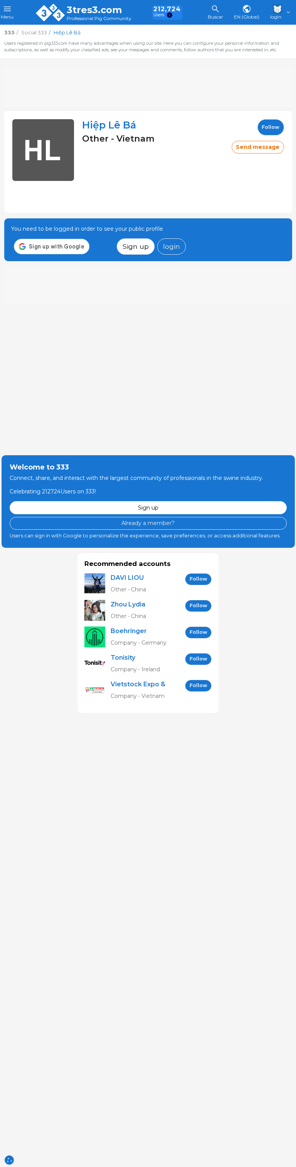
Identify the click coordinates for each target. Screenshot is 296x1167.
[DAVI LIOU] (97, 583)
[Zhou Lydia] (97, 610)
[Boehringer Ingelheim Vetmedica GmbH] (97, 637)
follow (270, 127)
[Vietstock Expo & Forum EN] (97, 690)
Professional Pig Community (99, 18)
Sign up (136, 246)
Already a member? (148, 523)
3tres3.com (94, 10)
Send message (257, 147)
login (171, 246)
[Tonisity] (97, 663)
